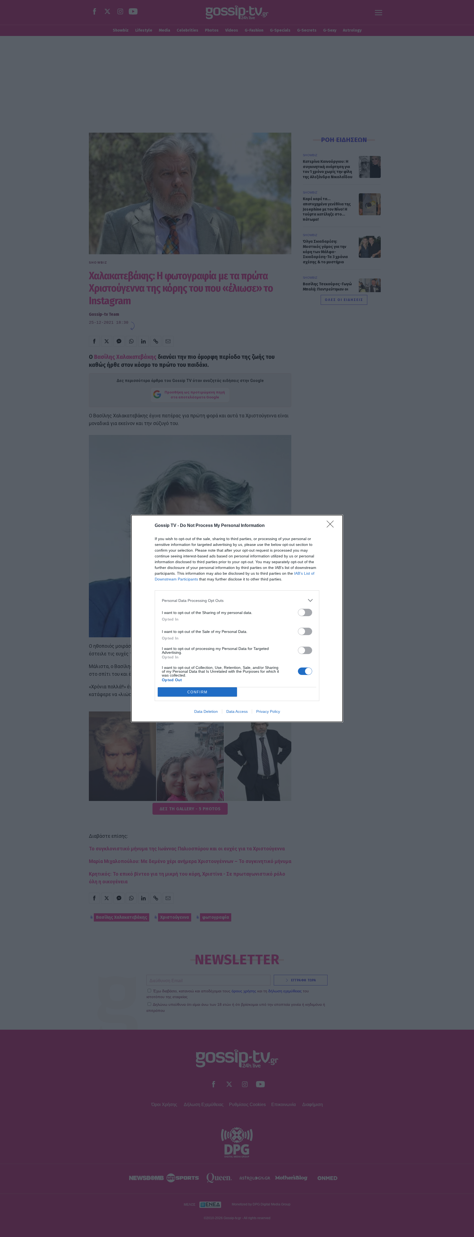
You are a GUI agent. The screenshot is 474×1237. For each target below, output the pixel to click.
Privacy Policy (268, 711)
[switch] (305, 612)
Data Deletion (206, 711)
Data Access (237, 711)
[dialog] (237, 618)
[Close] (332, 526)
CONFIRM (197, 692)
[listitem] (237, 600)
